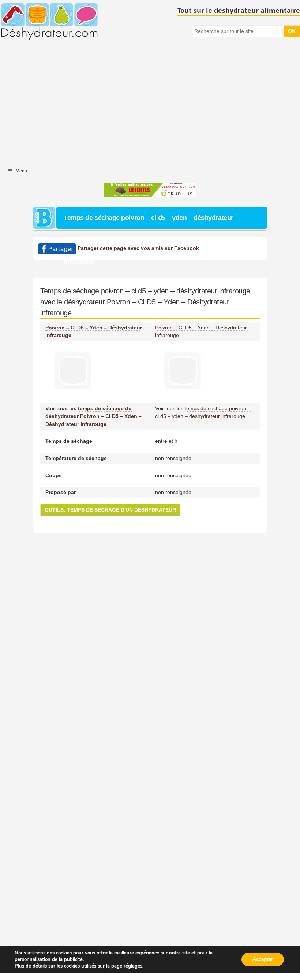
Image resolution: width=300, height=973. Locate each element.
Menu (21, 170)
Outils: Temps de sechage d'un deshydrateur (110, 510)
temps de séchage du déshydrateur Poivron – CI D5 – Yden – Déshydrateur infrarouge (93, 416)
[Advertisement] (150, 104)
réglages (133, 966)
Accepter (262, 959)
